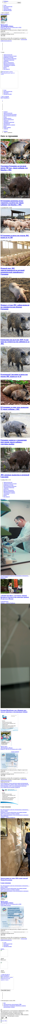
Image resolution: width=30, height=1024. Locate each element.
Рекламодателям (7, 10)
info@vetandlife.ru (5, 14)
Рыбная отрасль (7, 118)
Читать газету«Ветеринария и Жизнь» (7, 25)
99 (4, 775)
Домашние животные (8, 60)
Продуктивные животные (9, 58)
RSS (4, 1003)
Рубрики (5, 1)
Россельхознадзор (7, 6)
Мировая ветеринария (8, 63)
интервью (3, 499)
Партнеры (6, 7)
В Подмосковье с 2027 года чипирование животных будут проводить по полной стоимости (14, 786)
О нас (4, 5)
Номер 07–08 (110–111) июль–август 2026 (11, 27)
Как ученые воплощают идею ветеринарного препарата (14, 815)
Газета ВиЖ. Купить (6, 28)
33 (1, 775)
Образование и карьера (9, 65)
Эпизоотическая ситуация (9, 56)
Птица (5, 117)
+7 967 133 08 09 (5, 96)
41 (4, 934)
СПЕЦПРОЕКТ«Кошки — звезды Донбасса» (8, 602)
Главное (5, 111)
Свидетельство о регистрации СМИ (12, 1004)
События (5, 128)
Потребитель (6, 123)
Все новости (6, 69)
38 (1, 934)
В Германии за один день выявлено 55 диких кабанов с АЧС (15, 408)
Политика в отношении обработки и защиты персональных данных (14, 1006)
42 (1, 35)
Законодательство (7, 54)
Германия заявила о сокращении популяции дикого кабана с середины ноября (14, 442)
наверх (3, 948)
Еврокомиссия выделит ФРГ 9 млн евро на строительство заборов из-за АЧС (15, 342)
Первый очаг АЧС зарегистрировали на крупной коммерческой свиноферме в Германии (12, 271)
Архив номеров (7, 9)
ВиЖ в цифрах (7, 127)
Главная (5, 131)
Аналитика (6, 66)
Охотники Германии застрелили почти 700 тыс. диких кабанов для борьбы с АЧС (14, 168)
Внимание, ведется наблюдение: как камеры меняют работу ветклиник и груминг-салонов (14, 813)
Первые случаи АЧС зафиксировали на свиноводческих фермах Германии (15, 307)
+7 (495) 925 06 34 (5, 974)
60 (4, 35)
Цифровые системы (8, 57)
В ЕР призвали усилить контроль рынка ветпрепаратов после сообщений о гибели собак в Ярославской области (15, 784)
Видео (5, 67)
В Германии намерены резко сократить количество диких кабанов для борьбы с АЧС (12, 203)
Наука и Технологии (8, 62)
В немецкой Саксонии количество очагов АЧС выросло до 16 (14, 375)
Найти (19, 2)
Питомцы (3, 578)
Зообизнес (6, 61)
